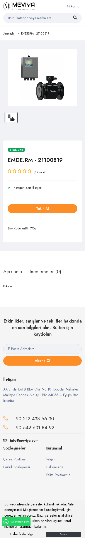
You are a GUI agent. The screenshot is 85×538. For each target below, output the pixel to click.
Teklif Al (42, 208)
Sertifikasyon (34, 188)
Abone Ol (42, 360)
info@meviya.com (24, 440)
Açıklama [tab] (12, 271)
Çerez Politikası (14, 459)
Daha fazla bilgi (21, 534)
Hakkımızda (54, 467)
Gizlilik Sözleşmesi (16, 467)
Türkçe (71, 6)
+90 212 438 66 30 (33, 418)
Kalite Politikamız (58, 474)
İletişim (50, 459)
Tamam (63, 534)
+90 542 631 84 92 (33, 427)
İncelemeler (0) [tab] (45, 271)
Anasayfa (9, 33)
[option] (42, 77)
